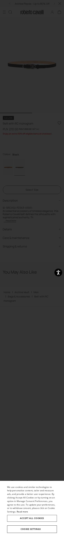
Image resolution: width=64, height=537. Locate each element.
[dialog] (32, 509)
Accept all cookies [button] (32, 518)
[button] (32, 529)
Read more (22, 511)
